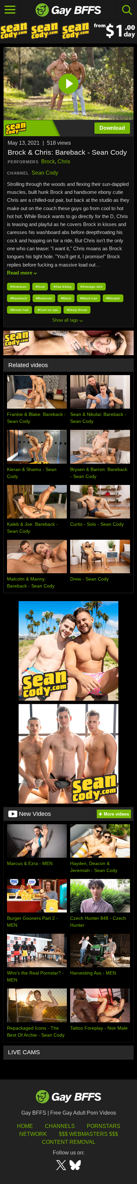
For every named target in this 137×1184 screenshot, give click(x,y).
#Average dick (91, 286)
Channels (60, 1126)
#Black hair (88, 298)
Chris (64, 161)
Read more (19, 273)
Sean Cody (45, 173)
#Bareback (18, 298)
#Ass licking (62, 286)
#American (18, 286)
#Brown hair (19, 310)
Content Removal (68, 1142)
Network (33, 1134)
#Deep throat (77, 310)
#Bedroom (44, 298)
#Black (66, 298)
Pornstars (103, 1126)
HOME (25, 1126)
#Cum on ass (48, 310)
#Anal (40, 286)
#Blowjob (113, 298)
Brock (48, 161)
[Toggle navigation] (10, 10)
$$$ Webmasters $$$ (88, 1134)
